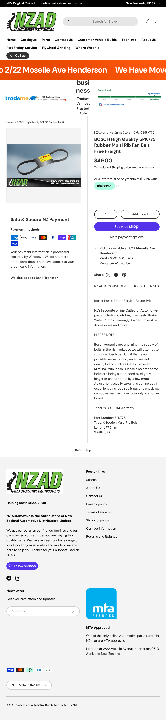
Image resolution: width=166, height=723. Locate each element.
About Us (148, 40)
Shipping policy (97, 520)
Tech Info (129, 40)
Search (91, 480)
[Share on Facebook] (116, 275)
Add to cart (140, 214)
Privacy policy (96, 504)
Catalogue (29, 40)
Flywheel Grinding (56, 48)
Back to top (83, 450)
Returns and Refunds (101, 536)
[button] (157, 21)
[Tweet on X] (108, 275)
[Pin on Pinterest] (124, 275)
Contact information (101, 528)
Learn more (74, 3)
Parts (46, 40)
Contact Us (64, 40)
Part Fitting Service (21, 48)
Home (11, 40)
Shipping (117, 167)
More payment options (127, 237)
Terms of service (98, 512)
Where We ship (87, 48)
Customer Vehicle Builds (97, 40)
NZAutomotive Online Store (112, 132)
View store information (115, 263)
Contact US (94, 496)
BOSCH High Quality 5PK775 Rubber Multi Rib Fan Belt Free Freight (41, 122)
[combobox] (100, 21)
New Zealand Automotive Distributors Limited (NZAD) (46, 705)
